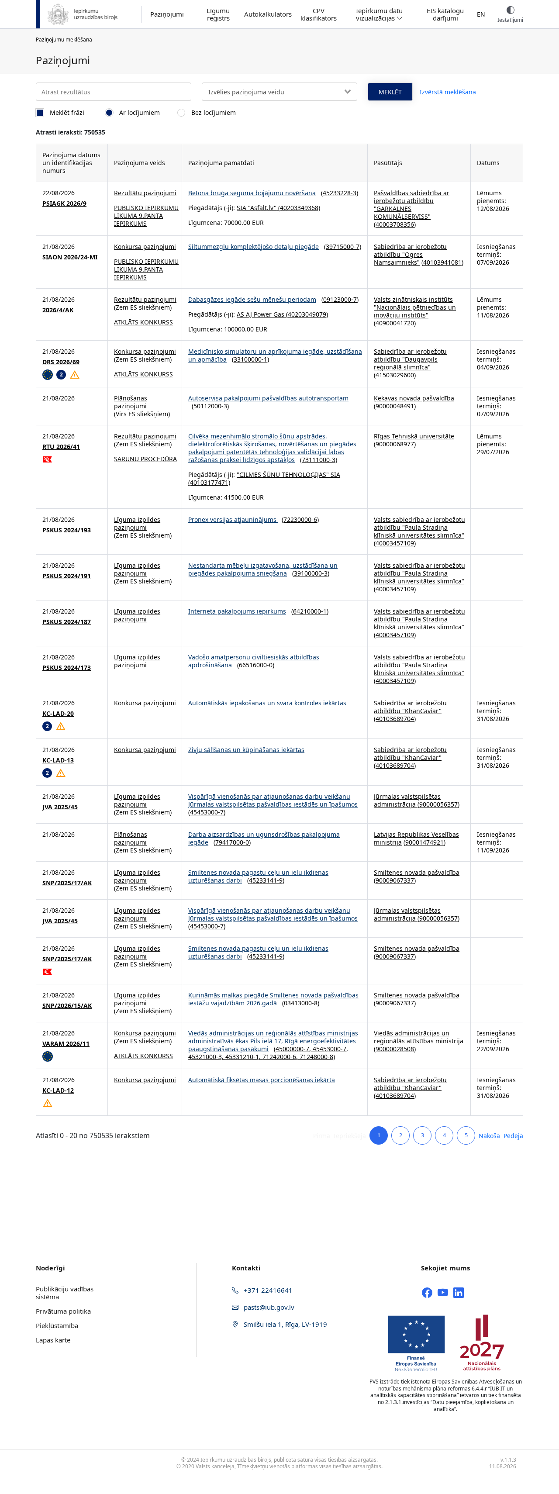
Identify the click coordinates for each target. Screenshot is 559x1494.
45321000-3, (206, 1056)
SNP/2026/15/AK (67, 1006)
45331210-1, (243, 1056)
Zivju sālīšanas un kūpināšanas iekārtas (246, 749)
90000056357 (438, 804)
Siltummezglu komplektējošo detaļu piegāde (253, 246)
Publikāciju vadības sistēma (64, 1293)
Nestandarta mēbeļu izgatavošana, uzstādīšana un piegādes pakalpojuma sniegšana (263, 569)
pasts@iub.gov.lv (268, 1307)
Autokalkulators (268, 14)
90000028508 (395, 1049)
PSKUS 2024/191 (66, 576)
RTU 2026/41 (61, 447)
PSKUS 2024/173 (66, 668)
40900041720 (395, 323)
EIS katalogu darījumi (445, 14)
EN (481, 14)
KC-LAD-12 (58, 1090)
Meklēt (390, 92)
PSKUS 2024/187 (66, 622)
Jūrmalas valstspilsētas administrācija (407, 800)
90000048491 (395, 406)
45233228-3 (339, 193)
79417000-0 (232, 842)
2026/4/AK (57, 310)
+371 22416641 (267, 1290)
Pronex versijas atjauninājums (233, 519)
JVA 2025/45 (60, 807)
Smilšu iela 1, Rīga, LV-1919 (284, 1324)
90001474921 (424, 842)
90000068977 (395, 444)
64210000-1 (310, 611)
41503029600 (395, 375)
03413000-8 (300, 1003)
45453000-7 (207, 812)
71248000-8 (316, 1056)
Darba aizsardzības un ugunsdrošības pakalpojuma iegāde (264, 838)
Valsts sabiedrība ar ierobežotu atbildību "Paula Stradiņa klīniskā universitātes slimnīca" (419, 527)
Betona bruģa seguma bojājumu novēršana (252, 193)
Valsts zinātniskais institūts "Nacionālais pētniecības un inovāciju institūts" (415, 307)
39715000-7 (342, 246)
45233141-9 (266, 880)
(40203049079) (306, 314)
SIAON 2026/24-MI (69, 257)
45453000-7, (330, 1049)
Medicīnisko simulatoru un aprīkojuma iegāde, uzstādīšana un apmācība (275, 355)
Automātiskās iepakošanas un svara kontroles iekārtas (267, 703)
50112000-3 (210, 406)
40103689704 (395, 718)
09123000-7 (340, 299)
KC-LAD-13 (58, 760)
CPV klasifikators (318, 14)
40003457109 (395, 543)
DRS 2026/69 (60, 362)
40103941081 (442, 262)
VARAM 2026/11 (66, 1044)
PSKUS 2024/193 (66, 530)
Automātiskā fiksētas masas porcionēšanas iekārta (261, 1080)
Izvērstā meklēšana (448, 92)
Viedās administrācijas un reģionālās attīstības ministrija (418, 1037)
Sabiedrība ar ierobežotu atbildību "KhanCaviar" (410, 707)
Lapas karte (53, 1340)
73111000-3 (318, 459)
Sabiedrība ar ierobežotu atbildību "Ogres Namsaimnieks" (410, 254)
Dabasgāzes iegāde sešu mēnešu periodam (252, 299)
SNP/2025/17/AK (67, 883)
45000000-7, (294, 1049)
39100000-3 (311, 573)
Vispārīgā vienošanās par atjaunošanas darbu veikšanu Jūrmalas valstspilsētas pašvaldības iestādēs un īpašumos (273, 800)
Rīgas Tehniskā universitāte (414, 436)
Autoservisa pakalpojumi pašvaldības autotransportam (268, 398)
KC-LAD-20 (58, 714)
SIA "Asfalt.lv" (256, 208)
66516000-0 (256, 665)
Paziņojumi (167, 14)
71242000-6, (281, 1056)
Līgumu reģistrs (218, 14)
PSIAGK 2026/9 (64, 203)
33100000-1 (250, 359)
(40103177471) (209, 482)
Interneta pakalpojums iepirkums (237, 611)
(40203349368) (298, 208)
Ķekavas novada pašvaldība (414, 398)
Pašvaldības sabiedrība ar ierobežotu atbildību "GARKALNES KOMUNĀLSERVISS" (411, 205)
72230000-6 (300, 519)
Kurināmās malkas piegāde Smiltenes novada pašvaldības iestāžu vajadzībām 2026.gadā (273, 999)
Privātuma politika (63, 1311)
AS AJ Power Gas (260, 314)
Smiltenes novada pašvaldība (416, 872)
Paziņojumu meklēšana (64, 39)
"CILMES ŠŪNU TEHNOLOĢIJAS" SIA (288, 474)
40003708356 (395, 224)
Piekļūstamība (57, 1325)
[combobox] (279, 92)
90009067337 (395, 880)
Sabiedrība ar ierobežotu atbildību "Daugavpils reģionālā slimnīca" (410, 359)
